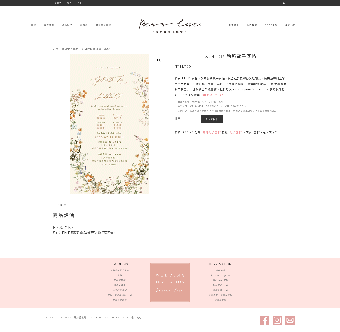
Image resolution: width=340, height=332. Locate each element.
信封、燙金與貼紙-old (119, 295)
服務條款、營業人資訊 (220, 295)
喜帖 (119, 275)
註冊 (80, 3)
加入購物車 (212, 119)
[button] (159, 60)
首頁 (56, 49)
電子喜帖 (236, 132)
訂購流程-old (220, 290)
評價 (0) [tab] (62, 205)
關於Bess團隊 (220, 280)
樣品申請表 (120, 285)
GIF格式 (207, 95)
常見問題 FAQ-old (220, 275)
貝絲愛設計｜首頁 (119, 270)
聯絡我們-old (220, 285)
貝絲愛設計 (170, 26)
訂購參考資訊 (120, 300)
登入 (69, 3)
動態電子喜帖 (70, 49)
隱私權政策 (220, 300)
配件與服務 (120, 280)
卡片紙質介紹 (120, 290)
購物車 (58, 3)
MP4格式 (221, 95)
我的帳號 (220, 270)
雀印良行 (136, 317)
